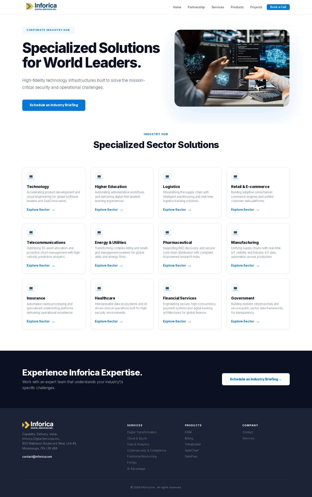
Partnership (196, 7)
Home (177, 7)
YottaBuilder (193, 444)
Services (218, 7)
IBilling (189, 438)
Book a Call (278, 7)
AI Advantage (136, 468)
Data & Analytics (138, 444)
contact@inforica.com (37, 456)
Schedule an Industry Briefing (54, 105)
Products (237, 7)
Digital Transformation (142, 432)
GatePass (191, 456)
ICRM (188, 432)
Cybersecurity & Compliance (146, 450)
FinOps (131, 462)
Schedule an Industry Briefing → (256, 379)
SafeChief (192, 450)
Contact (247, 432)
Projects (256, 7)
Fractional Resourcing (142, 456)
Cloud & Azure (137, 438)
